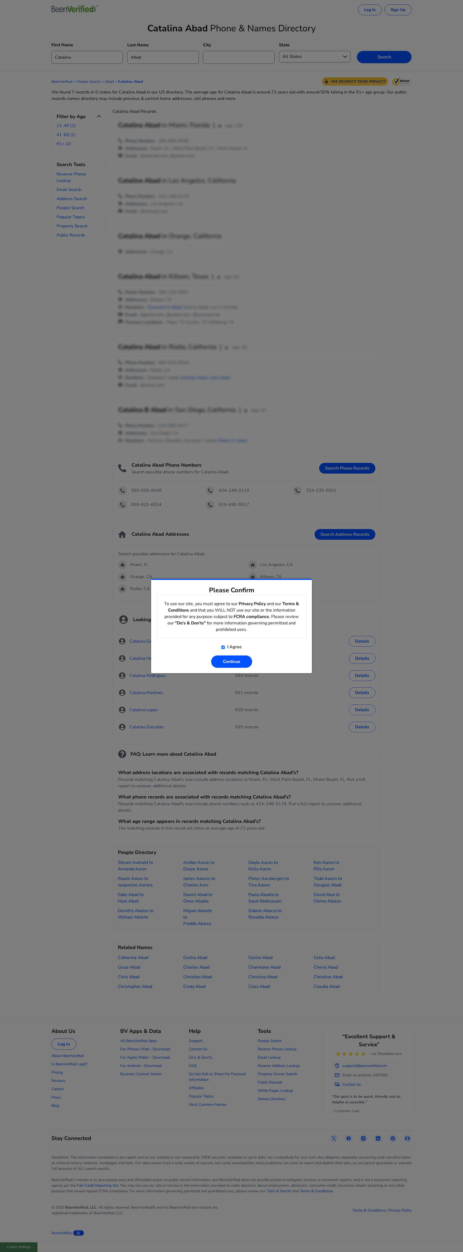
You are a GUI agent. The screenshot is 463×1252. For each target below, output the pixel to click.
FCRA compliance (251, 617)
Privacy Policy (252, 604)
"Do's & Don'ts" (190, 623)
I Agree (234, 647)
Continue (231, 662)
